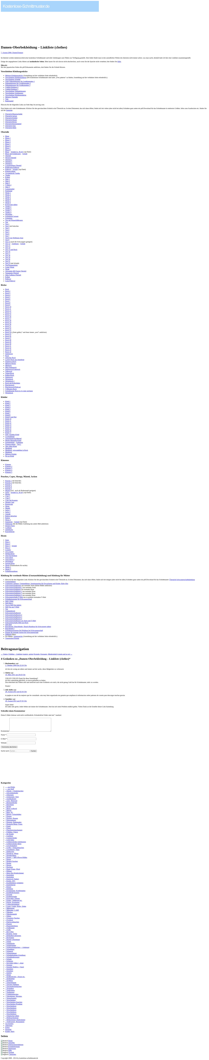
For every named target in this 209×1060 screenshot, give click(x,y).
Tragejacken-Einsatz (12, 638)
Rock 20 (8, 324)
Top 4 (7, 230)
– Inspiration (9, 875)
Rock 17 (8, 319)
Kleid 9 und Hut (10, 417)
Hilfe (119, 61)
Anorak (7, 514)
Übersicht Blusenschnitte (13, 114)
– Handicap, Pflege (11, 853)
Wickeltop (8, 214)
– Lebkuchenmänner (12, 904)
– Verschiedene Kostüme (13, 1004)
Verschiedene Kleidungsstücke (15, 77)
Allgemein (8, 1026)
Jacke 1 (7, 510)
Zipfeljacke (9, 530)
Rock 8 (7, 303)
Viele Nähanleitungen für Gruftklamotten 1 (20, 81)
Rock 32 (8, 348)
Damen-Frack (10, 526)
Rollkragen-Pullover (12, 167)
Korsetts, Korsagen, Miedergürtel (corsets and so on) (53, 654)
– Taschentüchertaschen (13, 986)
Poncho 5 (8, 489)
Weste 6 (8, 203)
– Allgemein (9, 795)
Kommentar (5, 731)
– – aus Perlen (10, 787)
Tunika (7, 175)
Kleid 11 (8, 421)
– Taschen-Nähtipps (12, 984)
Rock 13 (8, 313)
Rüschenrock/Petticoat (13, 387)
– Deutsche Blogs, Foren (13, 824)
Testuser (20, 53)
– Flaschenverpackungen (13, 830)
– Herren (8, 865)
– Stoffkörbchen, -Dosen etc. (15, 977)
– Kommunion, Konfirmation (15, 891)
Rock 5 (7, 297)
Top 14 (7, 248)
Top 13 (7, 246)
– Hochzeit (9, 867)
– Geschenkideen (11, 846)
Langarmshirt (9, 189)
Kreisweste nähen (11, 205)
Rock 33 (8, 350)
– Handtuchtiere (10, 855)
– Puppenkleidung (11, 926)
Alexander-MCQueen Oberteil (15, 271)
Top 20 (7, 259)
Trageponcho (18, 636)
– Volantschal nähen (12, 1016)
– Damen (8, 816)
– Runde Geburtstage (12, 939)
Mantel (7, 490)
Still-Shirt (8, 625)
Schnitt (24, 154)
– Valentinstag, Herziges (13, 996)
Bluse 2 (7, 138)
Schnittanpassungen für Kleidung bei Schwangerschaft (24, 630)
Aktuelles (11, 1043)
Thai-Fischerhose (11, 556)
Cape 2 (7, 498)
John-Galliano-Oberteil (13, 275)
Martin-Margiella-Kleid (13, 440)
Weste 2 (8, 195)
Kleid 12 (8, 423)
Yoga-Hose (9, 558)
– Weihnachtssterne (12, 1018)
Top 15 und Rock (11, 250)
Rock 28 (8, 340)
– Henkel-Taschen (11, 861)
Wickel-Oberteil (10, 158)
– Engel (8, 826)
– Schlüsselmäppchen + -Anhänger (17, 947)
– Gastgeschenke (11, 838)
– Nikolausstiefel (11, 914)
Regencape (9, 504)
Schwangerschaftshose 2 (13, 591)
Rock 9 (7, 305)
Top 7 (7, 236)
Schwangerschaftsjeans (13, 585)
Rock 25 (8, 334)
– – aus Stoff (9, 789)
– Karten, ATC (10, 881)
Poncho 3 (8, 485)
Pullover (8, 169)
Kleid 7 (7, 413)
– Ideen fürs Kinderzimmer (14, 873)
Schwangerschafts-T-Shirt (14, 597)
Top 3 (7, 228)
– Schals (8, 941)
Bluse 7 (7, 148)
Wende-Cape (9, 502)
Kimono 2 (8, 466)
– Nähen (8, 916)
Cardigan (8, 528)
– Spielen (8, 973)
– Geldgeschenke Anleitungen (15, 842)
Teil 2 (19, 444)
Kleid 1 (7, 401)
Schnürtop (8, 218)
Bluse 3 (7, 140)
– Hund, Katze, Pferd (12, 869)
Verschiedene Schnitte (12, 79)
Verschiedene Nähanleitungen (15, 91)
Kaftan (7, 177)
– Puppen (8, 924)
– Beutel (8, 807)
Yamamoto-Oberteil (12, 273)
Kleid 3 (7, 405)
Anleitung (15, 244)
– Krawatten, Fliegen (12, 898)
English (11, 1052)
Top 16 (7, 251)
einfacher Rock (10, 358)
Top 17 (7, 253)
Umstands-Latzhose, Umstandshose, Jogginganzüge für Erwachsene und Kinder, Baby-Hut (36, 583)
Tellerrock (8, 371)
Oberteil (8, 156)
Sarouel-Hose (10, 563)
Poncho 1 (8, 481)
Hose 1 (7, 542)
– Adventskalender (11, 793)
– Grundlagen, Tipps (12, 850)
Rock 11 (8, 309)
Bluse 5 (7, 144)
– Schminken (9, 949)
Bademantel (9, 101)
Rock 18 (8, 320)
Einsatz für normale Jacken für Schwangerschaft (21, 632)
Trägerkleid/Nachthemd (13, 438)
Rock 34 (8, 352)
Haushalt (8, 1029)
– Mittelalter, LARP (12, 910)
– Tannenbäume (10, 983)
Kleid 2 (7, 403)
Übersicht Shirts (10, 128)
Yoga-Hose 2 (9, 559)
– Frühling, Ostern (11, 832)
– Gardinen (9, 836)
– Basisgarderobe (11, 803)
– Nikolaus (9, 912)
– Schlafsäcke (10, 943)
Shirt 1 (7, 179)
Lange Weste (9, 267)
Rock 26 (8, 336)
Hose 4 (7, 548)
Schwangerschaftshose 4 (13, 595)
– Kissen (8, 887)
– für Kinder (9, 834)
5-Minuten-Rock (11, 389)
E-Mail (4, 739)
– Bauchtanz (9, 805)
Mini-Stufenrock (11, 367)
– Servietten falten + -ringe (14, 963)
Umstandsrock (10, 611)
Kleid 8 (7, 415)
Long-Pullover (10, 281)
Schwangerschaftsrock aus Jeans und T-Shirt (20, 621)
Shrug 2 (8, 520)
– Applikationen (10, 799)
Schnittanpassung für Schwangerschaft (18, 599)
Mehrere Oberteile (11, 97)
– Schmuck (9, 951)
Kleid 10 (8, 419)
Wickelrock (9, 379)
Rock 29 (8, 342)
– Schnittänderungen (12, 957)
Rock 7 (7, 301)
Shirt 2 (7, 181)
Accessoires (9, 1024)
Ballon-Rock (9, 375)
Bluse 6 (7, 146)
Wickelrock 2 (9, 381)
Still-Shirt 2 (9, 603)
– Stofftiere (9, 981)
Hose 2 (7, 544)
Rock (7, 289)
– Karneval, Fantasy (12, 879)
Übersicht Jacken (11, 116)
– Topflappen (9, 992)
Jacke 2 (7, 512)
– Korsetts (8, 895)
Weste (7, 269)
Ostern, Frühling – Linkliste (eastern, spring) (17, 654)
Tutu (6, 99)
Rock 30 (8, 344)
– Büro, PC (9, 812)
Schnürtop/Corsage (11, 216)
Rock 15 (8, 315)
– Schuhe (8, 959)
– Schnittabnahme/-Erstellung (15, 955)
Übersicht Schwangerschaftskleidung (182, 580)
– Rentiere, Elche (11, 934)
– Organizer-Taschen (12, 918)
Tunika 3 (8, 210)
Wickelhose (9, 561)
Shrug (7, 506)
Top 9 (7, 240)
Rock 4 (7, 295)
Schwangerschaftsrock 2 (13, 615)
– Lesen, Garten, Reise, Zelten (15, 906)
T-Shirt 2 (8, 185)
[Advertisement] (19, 27)
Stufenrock (9, 354)
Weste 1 (8, 193)
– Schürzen (9, 961)
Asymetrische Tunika (12, 173)
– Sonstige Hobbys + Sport (14, 967)
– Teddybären (10, 990)
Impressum (12, 1048)
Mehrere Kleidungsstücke (14, 75)
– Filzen (8, 828)
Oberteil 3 (8, 162)
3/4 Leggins (9, 552)
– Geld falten (9, 840)
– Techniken (9, 988)
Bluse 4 (7, 142)
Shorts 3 (8, 569)
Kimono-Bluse (10, 171)
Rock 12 (8, 311)
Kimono (8, 464)
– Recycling (9, 932)
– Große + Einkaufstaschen (14, 848)
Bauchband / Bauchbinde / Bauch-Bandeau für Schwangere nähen (28, 627)
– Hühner (8, 871)
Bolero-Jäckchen (11, 516)
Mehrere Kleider (11, 454)
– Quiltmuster (10, 928)
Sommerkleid (9, 442)
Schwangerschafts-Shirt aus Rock (16, 623)
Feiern (7, 1027)
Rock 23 (8, 330)
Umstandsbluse (10, 582)
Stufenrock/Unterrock (12, 369)
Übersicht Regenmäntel (13, 124)
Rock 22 (8, 328)
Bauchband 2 (9, 628)
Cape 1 (7, 496)
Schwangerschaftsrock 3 (13, 617)
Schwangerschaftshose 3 (13, 593)
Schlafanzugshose (11, 571)
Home (10, 1041)
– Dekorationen (10, 820)
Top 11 (7, 242)
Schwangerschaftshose (13, 589)
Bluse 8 (7, 150)
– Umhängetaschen (11, 994)
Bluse (7, 136)
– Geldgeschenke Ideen (13, 844)
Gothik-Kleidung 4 (11, 87)
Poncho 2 (8, 483)
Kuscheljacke (9, 532)
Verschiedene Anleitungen (14, 93)
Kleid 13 (8, 425)
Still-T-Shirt (9, 601)
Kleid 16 (8, 431)
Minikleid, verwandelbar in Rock (16, 450)
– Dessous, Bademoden (13, 822)
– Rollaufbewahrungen (13, 936)
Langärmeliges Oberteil (13, 165)
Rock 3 (7, 293)
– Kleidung (9, 889)
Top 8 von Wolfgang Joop (14, 238)
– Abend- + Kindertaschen (14, 791)
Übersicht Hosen (11, 120)
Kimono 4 (8, 470)
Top (6, 222)
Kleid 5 (7, 409)
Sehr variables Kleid (12, 435)
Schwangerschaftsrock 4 (13, 619)
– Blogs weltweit (11, 808)
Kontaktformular (14, 1047)
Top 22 (7, 263)
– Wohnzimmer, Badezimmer (15, 1020)
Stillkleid (8, 634)
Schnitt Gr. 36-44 (17, 152)
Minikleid (8, 448)
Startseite (9, 110)
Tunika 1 (8, 207)
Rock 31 (8, 346)
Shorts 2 (8, 567)
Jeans (7, 540)
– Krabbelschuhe (11, 896)
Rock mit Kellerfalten (12, 383)
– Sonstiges (9, 969)
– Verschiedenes (10, 1006)
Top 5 (7, 232)
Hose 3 (7, 546)
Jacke (7, 492)
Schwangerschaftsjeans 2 (13, 587)
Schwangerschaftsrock (13, 613)
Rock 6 (7, 299)
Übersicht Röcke (11, 122)
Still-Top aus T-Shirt (12, 607)
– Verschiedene (10, 1000)
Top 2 (7, 226)
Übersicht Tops (10, 126)
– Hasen (8, 859)
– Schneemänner (11, 953)
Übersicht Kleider (11, 118)
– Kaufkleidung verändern (14, 883)
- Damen (14, 53)
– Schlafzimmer (10, 945)
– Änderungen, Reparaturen (14, 1022)
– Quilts (8, 930)
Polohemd (8, 191)
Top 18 (7, 255)
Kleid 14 (8, 427)
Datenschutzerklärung (15, 1045)
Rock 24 (8, 332)
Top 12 (7, 244)
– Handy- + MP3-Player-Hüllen (16, 857)
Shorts (7, 565)
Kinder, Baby (9, 1031)
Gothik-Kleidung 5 (11, 89)
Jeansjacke (9, 522)
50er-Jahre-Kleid (11, 446)
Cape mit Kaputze (11, 500)
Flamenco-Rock (10, 362)
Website (3, 743)
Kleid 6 (7, 411)
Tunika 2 (8, 208)
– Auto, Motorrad (11, 801)
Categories (12, 1054)
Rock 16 (8, 317)
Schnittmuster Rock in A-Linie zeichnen (19, 391)
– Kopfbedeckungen (12, 893)
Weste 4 (8, 199)
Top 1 (7, 224)
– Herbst (8, 863)
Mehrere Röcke (10, 363)
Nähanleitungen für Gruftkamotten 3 (17, 85)
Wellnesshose (9, 554)
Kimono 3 (8, 468)
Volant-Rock (9, 373)
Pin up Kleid (9, 456)
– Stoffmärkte (10, 979)
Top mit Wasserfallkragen (14, 220)
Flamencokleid (10, 444)
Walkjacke (8, 524)
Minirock (8, 365)
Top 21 (7, 261)
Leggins (8, 550)
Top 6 (7, 234)
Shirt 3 (7, 183)
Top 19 (7, 257)
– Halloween (9, 851)
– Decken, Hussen (11, 818)
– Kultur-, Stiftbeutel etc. (13, 900)
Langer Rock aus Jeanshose (14, 360)
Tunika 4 (8, 212)
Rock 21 (8, 326)
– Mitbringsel (9, 908)
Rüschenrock (9, 385)
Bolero (7, 518)
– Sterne (8, 975)
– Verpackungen (10, 998)
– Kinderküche (10, 885)
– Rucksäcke (9, 938)
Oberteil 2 (8, 160)
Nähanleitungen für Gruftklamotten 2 (18, 83)
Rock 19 (8, 322)
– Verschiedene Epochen (13, 1002)
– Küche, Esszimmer (12, 902)
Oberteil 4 (8, 163)
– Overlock (9, 920)
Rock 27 (8, 338)
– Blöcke (8, 810)
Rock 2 (7, 291)
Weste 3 (8, 197)
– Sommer (8, 965)
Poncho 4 (8, 487)
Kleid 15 (8, 429)
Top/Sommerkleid (11, 265)
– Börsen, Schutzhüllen (13, 814)
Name (3, 735)
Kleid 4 (7, 407)
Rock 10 (8, 307)
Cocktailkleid (9, 436)
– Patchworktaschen (12, 922)
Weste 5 (8, 201)
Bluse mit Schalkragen (13, 154)
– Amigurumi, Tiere (12, 797)
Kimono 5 (8, 472)
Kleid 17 (8, 433)
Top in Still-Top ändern (13, 605)
